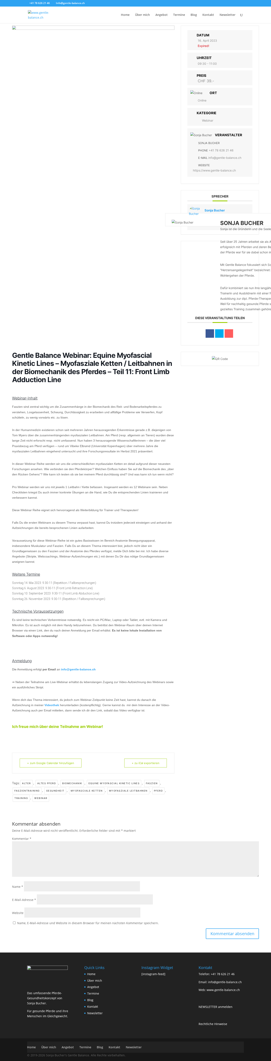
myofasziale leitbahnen (128, 790)
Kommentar (21, 839)
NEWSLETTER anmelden (215, 1007)
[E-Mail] (229, 333)
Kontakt (208, 15)
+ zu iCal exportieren (145, 763)
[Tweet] (219, 333)
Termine (179, 15)
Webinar (40, 798)
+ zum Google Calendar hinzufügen (50, 763)
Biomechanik (72, 783)
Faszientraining (27, 790)
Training (21, 798)
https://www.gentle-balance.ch (214, 170)
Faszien (152, 783)
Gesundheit (55, 790)
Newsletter (227, 15)
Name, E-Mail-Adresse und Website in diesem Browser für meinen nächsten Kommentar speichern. (88, 923)
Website (18, 913)
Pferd (158, 790)
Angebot (161, 15)
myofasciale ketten (87, 790)
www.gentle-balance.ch (223, 990)
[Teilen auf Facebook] (210, 333)
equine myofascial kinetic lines (114, 783)
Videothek (51, 705)
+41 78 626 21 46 (221, 150)
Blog (194, 15)
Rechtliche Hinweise (213, 1024)
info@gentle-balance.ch (78, 669)
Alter (26, 783)
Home (125, 15)
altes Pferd (46, 783)
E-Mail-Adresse (24, 900)
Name (17, 887)
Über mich (142, 15)
